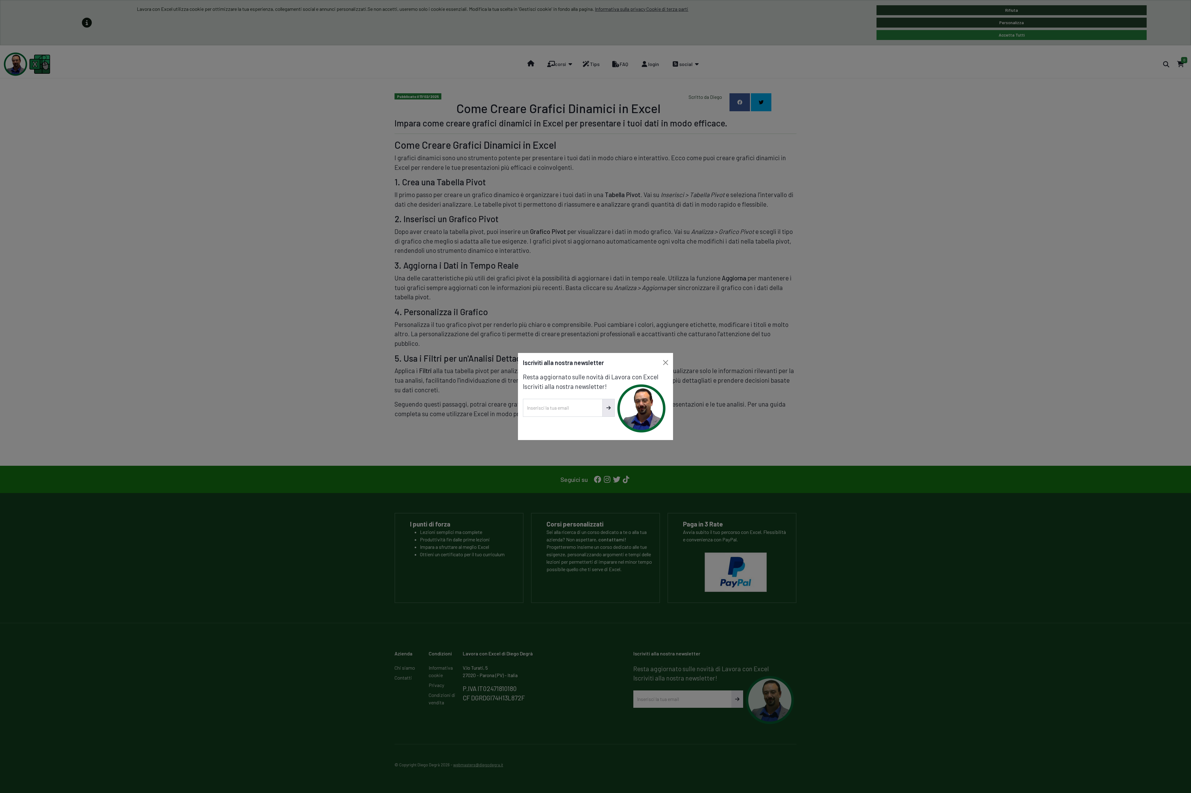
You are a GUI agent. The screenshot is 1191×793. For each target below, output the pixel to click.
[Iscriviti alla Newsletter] (608, 408)
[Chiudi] (666, 363)
